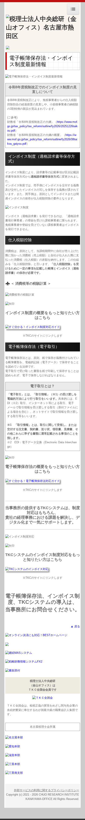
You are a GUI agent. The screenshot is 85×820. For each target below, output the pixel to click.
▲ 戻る (75, 626)
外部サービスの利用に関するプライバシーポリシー (46, 790)
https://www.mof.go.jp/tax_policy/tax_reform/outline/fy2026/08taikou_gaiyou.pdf (42, 139)
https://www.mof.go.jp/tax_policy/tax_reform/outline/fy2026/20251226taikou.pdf (42, 126)
